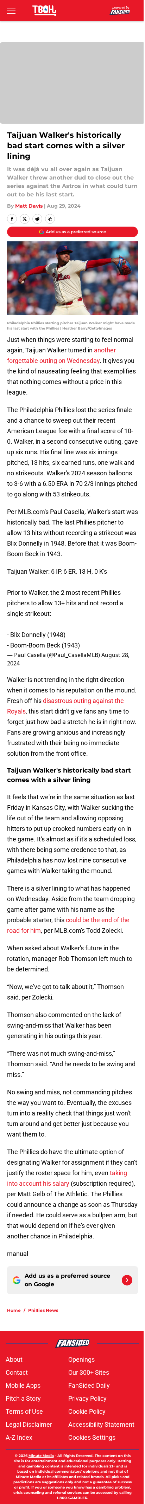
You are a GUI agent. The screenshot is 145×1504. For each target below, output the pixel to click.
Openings (81, 1359)
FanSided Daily (89, 1385)
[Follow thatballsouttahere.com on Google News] (127, 1280)
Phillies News (43, 1310)
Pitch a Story (23, 1398)
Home (14, 1310)
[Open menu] (11, 10)
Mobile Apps (23, 1385)
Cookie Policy (87, 1411)
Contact (17, 1372)
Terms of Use (24, 1411)
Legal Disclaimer (29, 1424)
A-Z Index (19, 1437)
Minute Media (41, 1455)
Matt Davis (29, 206)
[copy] (50, 219)
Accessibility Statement (101, 1424)
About (14, 1359)
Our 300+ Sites (88, 1372)
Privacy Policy (87, 1398)
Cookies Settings (91, 1437)
